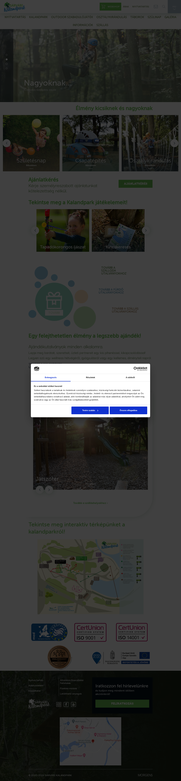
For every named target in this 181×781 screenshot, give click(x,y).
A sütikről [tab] (130, 377)
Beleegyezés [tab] (51, 377)
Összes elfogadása (128, 410)
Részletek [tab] (90, 377)
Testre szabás (88, 410)
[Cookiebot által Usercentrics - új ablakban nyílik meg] (135, 369)
